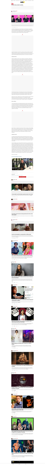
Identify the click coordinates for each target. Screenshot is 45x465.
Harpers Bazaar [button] (29, 0)
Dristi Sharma (14, 179)
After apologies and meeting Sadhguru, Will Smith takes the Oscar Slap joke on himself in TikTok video (22, 409)
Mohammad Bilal (14, 240)
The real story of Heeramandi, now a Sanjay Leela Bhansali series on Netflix (22, 366)
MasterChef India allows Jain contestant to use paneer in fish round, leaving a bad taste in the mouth (21, 321)
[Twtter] (16, 461)
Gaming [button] (23, 0)
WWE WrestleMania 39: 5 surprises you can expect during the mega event (22, 454)
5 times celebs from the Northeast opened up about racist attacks (22, 194)
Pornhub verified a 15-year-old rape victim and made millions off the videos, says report (22, 388)
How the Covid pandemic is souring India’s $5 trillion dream (21, 234)
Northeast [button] (14, 0)
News (13, 241)
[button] (12, 27)
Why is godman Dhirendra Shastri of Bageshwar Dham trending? (22, 255)
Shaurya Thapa (14, 306)
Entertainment (14, 285)
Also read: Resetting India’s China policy (17, 156)
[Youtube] (19, 461)
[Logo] (13, 461)
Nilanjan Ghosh (14, 219)
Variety (13, 199)
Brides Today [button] (33, 0)
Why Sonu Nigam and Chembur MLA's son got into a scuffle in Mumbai (21, 344)
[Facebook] (18, 461)
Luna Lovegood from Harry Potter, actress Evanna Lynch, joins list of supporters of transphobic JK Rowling (22, 432)
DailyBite (14, 328)
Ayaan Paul (14, 416)
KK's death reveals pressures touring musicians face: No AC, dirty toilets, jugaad (22, 214)
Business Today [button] (17, 0)
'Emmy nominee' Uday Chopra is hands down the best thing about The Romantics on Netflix (22, 300)
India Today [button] (21, 0)
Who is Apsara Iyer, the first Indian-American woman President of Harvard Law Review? (22, 277)
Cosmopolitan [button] (26, 0)
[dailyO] (22, 2)
